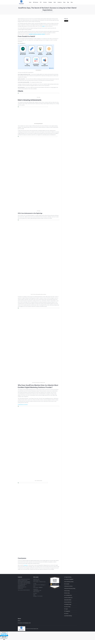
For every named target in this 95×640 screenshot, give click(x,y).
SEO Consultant (66, 583)
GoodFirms (26, 565)
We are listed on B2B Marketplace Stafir (24, 622)
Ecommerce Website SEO (68, 597)
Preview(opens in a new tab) (23, 404)
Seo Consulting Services (68, 595)
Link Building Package (67, 604)
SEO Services (66, 613)
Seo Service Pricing (67, 606)
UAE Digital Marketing (67, 577)
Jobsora (19, 620)
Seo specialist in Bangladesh (68, 579)
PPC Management (67, 611)
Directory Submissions (67, 602)
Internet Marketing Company (68, 581)
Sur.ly (5, 637)
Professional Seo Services (68, 586)
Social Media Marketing (68, 615)
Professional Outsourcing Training (69, 588)
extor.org (4, 635)
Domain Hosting (66, 590)
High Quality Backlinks (67, 599)
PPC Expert (66, 608)
